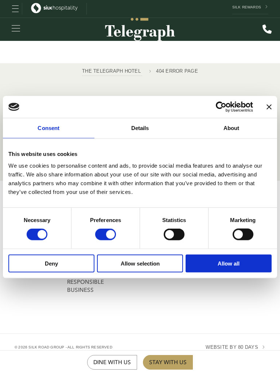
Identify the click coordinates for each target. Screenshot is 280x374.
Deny (51, 263)
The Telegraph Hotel (112, 71)
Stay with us (168, 362)
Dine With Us (112, 362)
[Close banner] (269, 107)
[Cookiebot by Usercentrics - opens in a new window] (221, 107)
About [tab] (231, 128)
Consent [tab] (48, 128)
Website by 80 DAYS (232, 347)
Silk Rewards (246, 7)
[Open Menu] (15, 9)
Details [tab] (140, 128)
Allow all (229, 263)
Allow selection (140, 263)
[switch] (105, 234)
